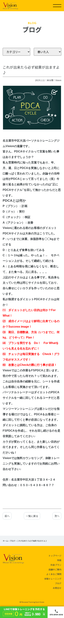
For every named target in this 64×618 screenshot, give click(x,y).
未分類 (50, 80)
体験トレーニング (52, 578)
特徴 (59, 560)
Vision (58, 80)
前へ (7, 516)
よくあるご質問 (53, 573)
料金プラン (56, 564)
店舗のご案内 (55, 569)
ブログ (12, 540)
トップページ (55, 555)
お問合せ (57, 587)
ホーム (5, 540)
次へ (56, 516)
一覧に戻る (32, 516)
